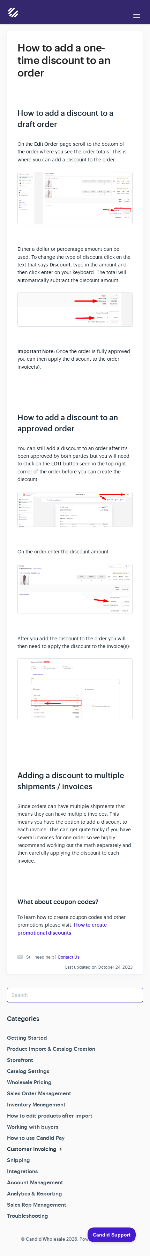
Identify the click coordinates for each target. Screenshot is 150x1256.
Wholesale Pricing (29, 1082)
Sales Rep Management (36, 1204)
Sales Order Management (39, 1093)
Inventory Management (36, 1104)
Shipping (18, 1160)
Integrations (22, 1171)
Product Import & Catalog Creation (51, 1049)
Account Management (35, 1182)
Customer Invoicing (32, 1149)
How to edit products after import (49, 1115)
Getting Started (27, 1037)
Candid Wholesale (45, 1239)
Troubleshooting (27, 1216)
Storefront (20, 1060)
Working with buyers (32, 1126)
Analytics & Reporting (34, 1193)
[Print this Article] (130, 48)
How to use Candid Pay (36, 1138)
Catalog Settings (28, 1071)
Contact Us (69, 957)
